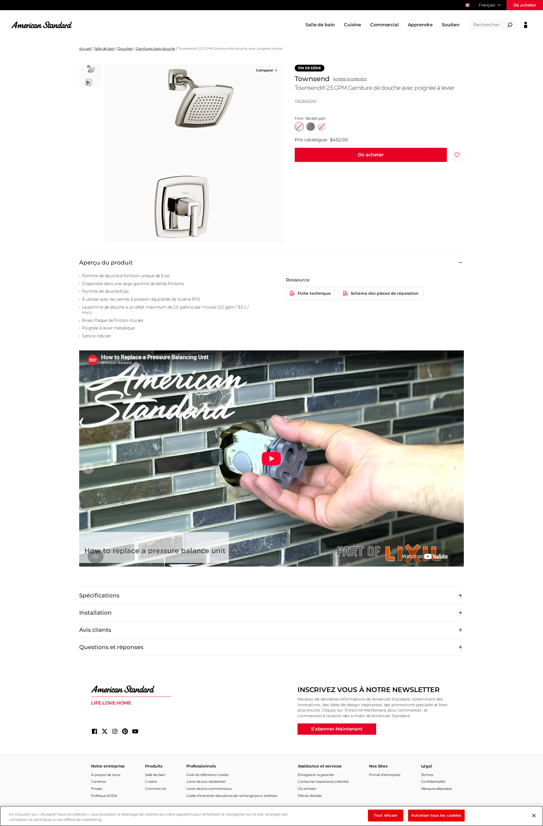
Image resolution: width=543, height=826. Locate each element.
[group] (194, 153)
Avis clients (95, 629)
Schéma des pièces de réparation (385, 293)
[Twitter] (104, 731)
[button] (267, 70)
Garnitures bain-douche (155, 48)
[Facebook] (94, 731)
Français (487, 5)
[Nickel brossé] (321, 126)
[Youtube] (135, 731)
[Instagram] (114, 731)
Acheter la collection (350, 79)
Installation (95, 612)
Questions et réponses (111, 647)
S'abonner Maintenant (337, 729)
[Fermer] (534, 815)
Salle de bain (104, 48)
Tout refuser (385, 815)
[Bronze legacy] (310, 126)
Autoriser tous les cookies (436, 815)
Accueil (85, 48)
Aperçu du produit (106, 262)
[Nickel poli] (299, 126)
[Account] (525, 25)
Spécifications (99, 595)
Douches (125, 48)
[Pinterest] (125, 731)
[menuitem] (320, 24)
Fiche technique (314, 293)
